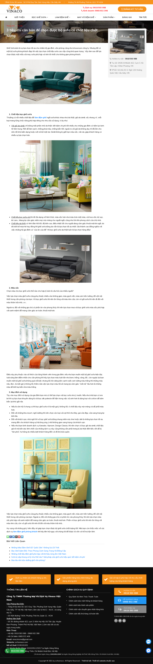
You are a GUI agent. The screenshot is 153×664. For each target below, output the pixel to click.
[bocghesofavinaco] (116, 620)
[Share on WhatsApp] (8, 536)
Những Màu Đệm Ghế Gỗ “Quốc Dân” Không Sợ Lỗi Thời (35, 547)
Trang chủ (10, 26)
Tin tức (143, 17)
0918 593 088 (131, 591)
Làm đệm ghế (62, 17)
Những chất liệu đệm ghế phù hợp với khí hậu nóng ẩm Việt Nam (38, 554)
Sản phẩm (108, 17)
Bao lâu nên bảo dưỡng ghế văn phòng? (28, 560)
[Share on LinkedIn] (22, 536)
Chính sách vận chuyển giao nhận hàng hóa (86, 609)
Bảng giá (127, 17)
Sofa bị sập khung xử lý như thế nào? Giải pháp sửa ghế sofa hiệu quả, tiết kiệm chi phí (48, 557)
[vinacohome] (120, 620)
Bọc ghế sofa (39, 17)
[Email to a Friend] (16, 536)
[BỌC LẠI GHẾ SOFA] (14, 9)
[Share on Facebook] (10, 536)
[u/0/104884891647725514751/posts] (124, 620)
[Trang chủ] (6, 17)
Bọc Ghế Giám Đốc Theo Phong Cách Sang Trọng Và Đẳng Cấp (38, 551)
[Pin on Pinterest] (19, 536)
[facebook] (148, 650)
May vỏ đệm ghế (86, 17)
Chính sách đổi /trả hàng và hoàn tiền (84, 614)
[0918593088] (148, 641)
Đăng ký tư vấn (133, 9)
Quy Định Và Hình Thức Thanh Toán (83, 597)
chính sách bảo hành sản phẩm (81, 605)
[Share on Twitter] (13, 536)
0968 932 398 (130, 600)
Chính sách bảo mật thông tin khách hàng (85, 601)
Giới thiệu (19, 17)
